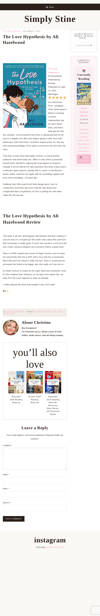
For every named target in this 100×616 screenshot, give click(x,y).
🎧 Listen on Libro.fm (84, 159)
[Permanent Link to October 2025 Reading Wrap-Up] (34, 393)
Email (6, 489)
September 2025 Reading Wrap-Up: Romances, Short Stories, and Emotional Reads (53, 405)
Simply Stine (50, 19)
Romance (16, 31)
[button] (50, 7)
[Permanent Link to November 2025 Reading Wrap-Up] (16, 393)
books (38, 312)
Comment (7, 445)
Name (6, 475)
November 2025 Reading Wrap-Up (16, 399)
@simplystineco (55, 547)
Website (6, 503)
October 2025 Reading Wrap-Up (34, 399)
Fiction (6, 31)
